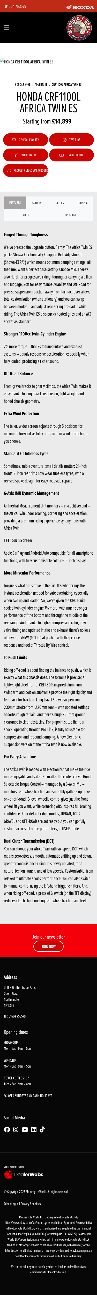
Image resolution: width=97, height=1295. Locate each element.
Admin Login (11, 1203)
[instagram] (17, 1130)
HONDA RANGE (22, 84)
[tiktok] (43, 1130)
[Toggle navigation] (6, 27)
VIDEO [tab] (26, 214)
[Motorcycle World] (79, 27)
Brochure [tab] (71, 214)
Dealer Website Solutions (14, 1166)
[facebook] (8, 1130)
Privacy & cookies (31, 1203)
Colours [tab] (37, 202)
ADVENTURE (41, 84)
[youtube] (26, 1130)
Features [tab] (15, 202)
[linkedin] (35, 1130)
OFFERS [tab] (60, 202)
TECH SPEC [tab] (82, 202)
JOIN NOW (48, 946)
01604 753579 (15, 6)
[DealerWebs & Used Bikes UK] (24, 1174)
